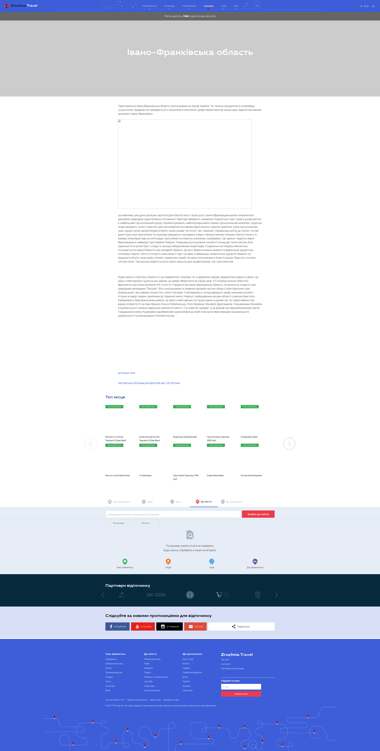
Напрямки (209, 5)
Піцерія (147, 672)
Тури (236, 5)
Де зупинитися (192, 654)
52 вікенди (169, 5)
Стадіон (109, 676)
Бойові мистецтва (114, 663)
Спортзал (110, 685)
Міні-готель (188, 659)
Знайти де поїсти (258, 514)
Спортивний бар (152, 690)
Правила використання (137, 700)
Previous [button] (91, 444)
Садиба (186, 668)
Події (223, 5)
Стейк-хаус (149, 685)
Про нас (225, 659)
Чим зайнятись (115, 654)
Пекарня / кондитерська (156, 676)
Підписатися (241, 693)
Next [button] (289, 444)
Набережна (111, 659)
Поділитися (243, 626)
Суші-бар (148, 681)
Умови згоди (155, 700)
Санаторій (188, 690)
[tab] (119, 502)
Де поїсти (150, 654)
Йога (107, 690)
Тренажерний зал (113, 672)
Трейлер (186, 685)
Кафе (146, 663)
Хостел (186, 663)
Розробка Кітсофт (171, 700)
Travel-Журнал (189, 5)
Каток (108, 681)
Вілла (185, 676)
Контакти (225, 664)
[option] (190, 54)
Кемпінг (186, 681)
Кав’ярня (148, 668)
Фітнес (108, 668)
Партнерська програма (232, 668)
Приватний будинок (192, 672)
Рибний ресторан (152, 659)
